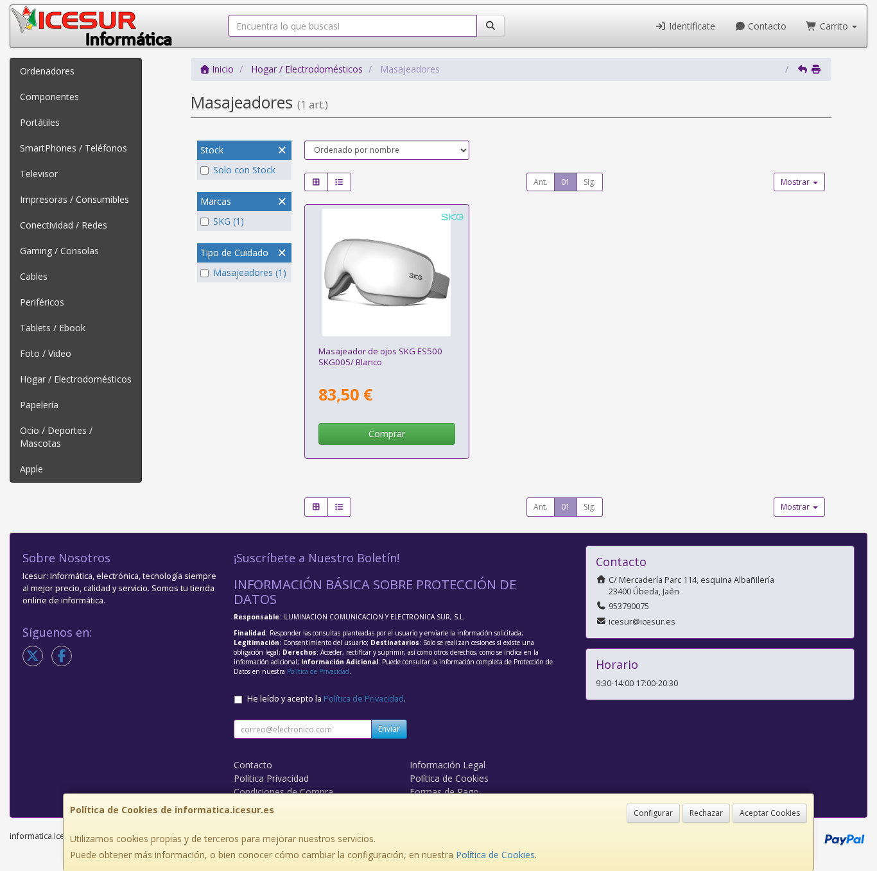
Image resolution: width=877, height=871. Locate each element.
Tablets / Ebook (52, 328)
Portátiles (40, 122)
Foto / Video (45, 353)
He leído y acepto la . (326, 698)
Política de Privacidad (318, 671)
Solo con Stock (244, 170)
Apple (31, 469)
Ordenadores (47, 71)
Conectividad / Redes (63, 225)
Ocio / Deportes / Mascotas (56, 436)
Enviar (389, 728)
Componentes (49, 97)
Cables (34, 276)
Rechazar (706, 812)
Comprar (387, 433)
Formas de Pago (444, 792)
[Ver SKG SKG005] (386, 272)
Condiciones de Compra (283, 792)
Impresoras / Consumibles (74, 199)
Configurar (653, 812)
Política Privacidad (271, 778)
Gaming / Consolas (59, 251)
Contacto (765, 26)
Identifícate (690, 26)
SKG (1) (228, 221)
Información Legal (447, 765)
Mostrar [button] (796, 182)
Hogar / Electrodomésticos (76, 379)
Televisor (39, 174)
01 (565, 182)
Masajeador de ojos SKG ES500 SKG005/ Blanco (380, 356)
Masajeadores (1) (249, 272)
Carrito (834, 26)
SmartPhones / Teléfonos (73, 148)
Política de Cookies (495, 855)
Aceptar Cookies (770, 812)
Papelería (39, 405)
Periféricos (42, 302)
